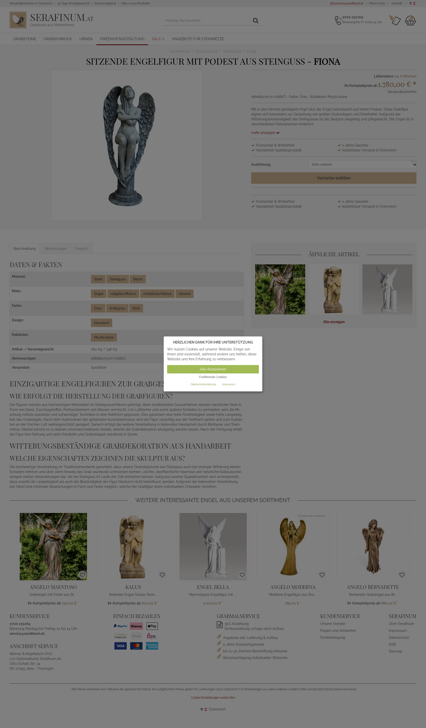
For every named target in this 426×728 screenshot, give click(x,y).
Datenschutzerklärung (203, 384)
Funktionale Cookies (213, 377)
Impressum (228, 384)
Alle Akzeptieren (213, 369)
